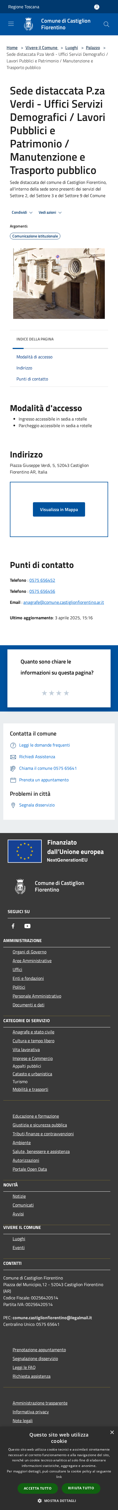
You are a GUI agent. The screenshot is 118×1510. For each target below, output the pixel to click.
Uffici (17, 969)
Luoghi (71, 47)
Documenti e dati (28, 1004)
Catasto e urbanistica (32, 1073)
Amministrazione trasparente (40, 1403)
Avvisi (18, 1213)
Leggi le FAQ (24, 1367)
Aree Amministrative (32, 960)
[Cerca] (106, 24)
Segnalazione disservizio (35, 1358)
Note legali (23, 1420)
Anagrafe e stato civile (33, 1031)
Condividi (20, 212)
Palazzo (93, 47)
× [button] (112, 1432)
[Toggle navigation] (11, 23)
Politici (19, 987)
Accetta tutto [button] (38, 1488)
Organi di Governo (29, 951)
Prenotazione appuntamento (39, 1349)
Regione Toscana (23, 6)
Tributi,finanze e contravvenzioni (43, 1133)
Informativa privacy (31, 1411)
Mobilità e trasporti (30, 1089)
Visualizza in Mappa (59, 509)
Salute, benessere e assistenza (41, 1151)
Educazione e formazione (36, 1116)
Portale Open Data (30, 1169)
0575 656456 (42, 591)
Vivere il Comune (42, 47)
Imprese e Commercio (33, 1058)
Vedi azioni (48, 212)
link (59, 1476)
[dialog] (59, 1468)
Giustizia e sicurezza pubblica (40, 1125)
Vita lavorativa (26, 1049)
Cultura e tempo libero (33, 1040)
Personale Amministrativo (37, 996)
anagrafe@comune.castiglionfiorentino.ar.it (63, 602)
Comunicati (23, 1205)
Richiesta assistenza (31, 1376)
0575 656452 (42, 580)
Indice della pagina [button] (35, 339)
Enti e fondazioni (28, 978)
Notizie (19, 1196)
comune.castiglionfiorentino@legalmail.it (52, 1317)
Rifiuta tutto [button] (81, 1488)
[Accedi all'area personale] (96, 7)
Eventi (19, 1247)
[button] (59, 1500)
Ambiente (22, 1142)
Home (12, 47)
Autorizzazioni (26, 1160)
